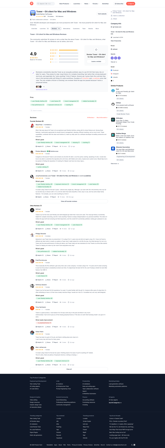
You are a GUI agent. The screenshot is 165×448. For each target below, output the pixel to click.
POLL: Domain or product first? (118, 421)
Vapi (57, 429)
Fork (117, 89)
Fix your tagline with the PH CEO (118, 438)
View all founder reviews (69, 201)
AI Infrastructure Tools (62, 386)
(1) (40, 146)
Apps (55, 445)
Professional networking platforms (65, 402)
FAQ (64, 445)
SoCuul (38, 209)
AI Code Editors (34, 388)
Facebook (115, 70)
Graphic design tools (35, 404)
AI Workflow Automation (89, 393)
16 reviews (50, 16)
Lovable (58, 418)
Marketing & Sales (114, 381)
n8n (57, 421)
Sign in (131, 4)
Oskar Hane (39, 331)
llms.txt (103, 445)
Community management (63, 404)
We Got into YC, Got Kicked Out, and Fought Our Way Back (121, 427)
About (60, 445)
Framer (85, 429)
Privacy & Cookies (77, 445)
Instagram (116, 73)
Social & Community (62, 397)
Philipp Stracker (41, 233)
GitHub (118, 103)
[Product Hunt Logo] (31, 3)
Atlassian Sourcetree (123, 147)
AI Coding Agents (35, 386)
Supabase (59, 438)
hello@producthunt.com (120, 445)
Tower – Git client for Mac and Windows (64, 176)
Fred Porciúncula (41, 260)
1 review (47, 127)
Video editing (33, 400)
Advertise (105, 4)
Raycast (58, 435)
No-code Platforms (35, 429)
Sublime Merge (121, 133)
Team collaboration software (40, 19)
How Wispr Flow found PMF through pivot (121, 429)
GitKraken (119, 118)
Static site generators (36, 435)
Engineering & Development (126, 156)
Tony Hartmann (41, 307)
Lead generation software (116, 384)
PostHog (58, 426)
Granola (58, 432)
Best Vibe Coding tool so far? (117, 432)
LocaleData (96, 78)
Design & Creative (35, 397)
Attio (57, 424)
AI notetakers (86, 384)
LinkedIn (115, 77)
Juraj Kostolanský (41, 176)
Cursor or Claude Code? (116, 418)
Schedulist (85, 78)
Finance (85, 397)
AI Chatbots (59, 384)
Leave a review (96, 61)
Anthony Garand (41, 285)
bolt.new (85, 424)
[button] (97, 28)
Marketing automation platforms (118, 386)
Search (85, 391)
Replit (84, 432)
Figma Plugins (34, 432)
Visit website (102, 14)
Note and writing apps (89, 386)
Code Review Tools (123, 114)
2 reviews (47, 236)
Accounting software (88, 400)
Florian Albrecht (41, 151)
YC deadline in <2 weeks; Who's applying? (121, 424)
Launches (76, 4)
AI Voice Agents (113, 400)
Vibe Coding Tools (35, 384)
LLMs (57, 381)
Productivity (86, 381)
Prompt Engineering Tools (63, 388)
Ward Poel (39, 125)
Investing (85, 404)
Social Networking (61, 400)
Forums (95, 4)
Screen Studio (87, 421)
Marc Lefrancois (41, 347)
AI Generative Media (35, 407)
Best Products (64, 4)
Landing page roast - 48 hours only (119, 435)
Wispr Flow (86, 426)
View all (69, 369)
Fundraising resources (89, 402)
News (86, 4)
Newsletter (50, 445)
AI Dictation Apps (35, 421)
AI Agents (112, 397)
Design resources (35, 402)
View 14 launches (116, 41)
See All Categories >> (115, 402)
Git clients (53, 19)
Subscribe (120, 4)
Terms (69, 445)
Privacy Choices (88, 445)
